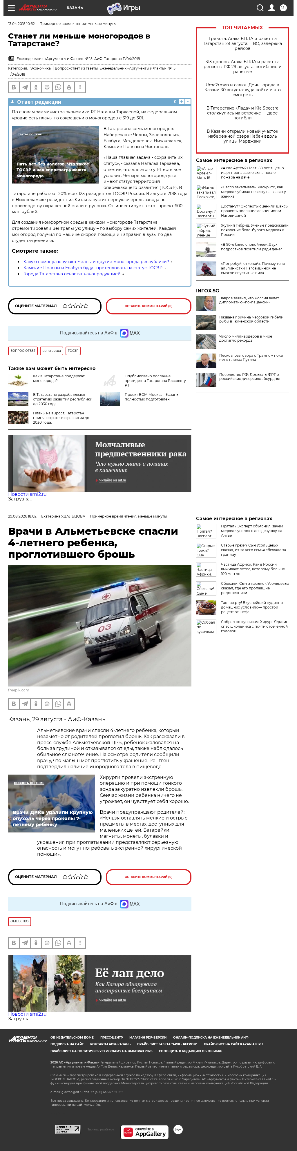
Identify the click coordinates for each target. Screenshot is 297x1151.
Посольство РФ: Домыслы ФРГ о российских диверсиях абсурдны (249, 377)
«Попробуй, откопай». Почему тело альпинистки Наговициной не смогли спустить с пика (253, 268)
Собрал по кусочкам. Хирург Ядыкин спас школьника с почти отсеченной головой (254, 626)
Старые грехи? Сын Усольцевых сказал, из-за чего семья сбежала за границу (253, 550)
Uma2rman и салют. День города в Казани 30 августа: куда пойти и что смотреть (242, 90)
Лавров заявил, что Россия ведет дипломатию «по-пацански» (249, 300)
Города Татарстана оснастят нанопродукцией (72, 273)
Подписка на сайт (67, 1044)
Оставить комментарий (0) (149, 306)
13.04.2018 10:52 (21, 23)
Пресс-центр (111, 1037)
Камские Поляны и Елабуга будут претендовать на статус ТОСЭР (92, 267)
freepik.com (18, 690)
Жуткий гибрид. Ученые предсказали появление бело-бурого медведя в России (255, 230)
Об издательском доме (72, 1037)
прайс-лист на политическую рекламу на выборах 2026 (101, 1051)
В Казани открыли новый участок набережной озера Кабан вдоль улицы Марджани (242, 136)
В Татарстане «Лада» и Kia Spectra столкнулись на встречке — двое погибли (242, 113)
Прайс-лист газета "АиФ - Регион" (167, 1044)
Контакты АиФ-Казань (110, 1044)
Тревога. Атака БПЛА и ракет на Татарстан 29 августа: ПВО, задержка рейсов (242, 43)
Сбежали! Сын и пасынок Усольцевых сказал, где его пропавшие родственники (255, 588)
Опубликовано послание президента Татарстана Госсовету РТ (155, 380)
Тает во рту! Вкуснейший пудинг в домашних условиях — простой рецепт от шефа (252, 607)
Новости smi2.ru (27, 494)
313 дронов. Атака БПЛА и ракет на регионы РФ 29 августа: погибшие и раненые (243, 66)
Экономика (40, 68)
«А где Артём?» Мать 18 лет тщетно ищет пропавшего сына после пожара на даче (252, 172)
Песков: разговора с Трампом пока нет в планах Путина (251, 358)
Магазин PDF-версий (147, 1037)
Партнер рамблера (100, 1129)
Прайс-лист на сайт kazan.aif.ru (233, 1044)
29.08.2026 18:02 (22, 516)
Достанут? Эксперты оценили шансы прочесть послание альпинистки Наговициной (254, 211)
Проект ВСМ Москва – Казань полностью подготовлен (151, 396)
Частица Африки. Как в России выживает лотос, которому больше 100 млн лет (253, 569)
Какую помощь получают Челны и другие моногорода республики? (96, 261)
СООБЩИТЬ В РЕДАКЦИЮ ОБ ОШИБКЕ (190, 1051)
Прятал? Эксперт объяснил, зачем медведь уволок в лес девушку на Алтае (252, 531)
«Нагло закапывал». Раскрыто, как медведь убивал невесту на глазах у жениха (253, 191)
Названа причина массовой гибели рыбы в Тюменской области (251, 319)
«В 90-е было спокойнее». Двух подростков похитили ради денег (251, 246)
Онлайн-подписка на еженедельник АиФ (211, 1037)
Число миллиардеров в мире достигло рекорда (245, 338)
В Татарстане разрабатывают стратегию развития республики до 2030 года (62, 399)
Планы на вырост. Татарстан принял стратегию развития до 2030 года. (61, 418)
